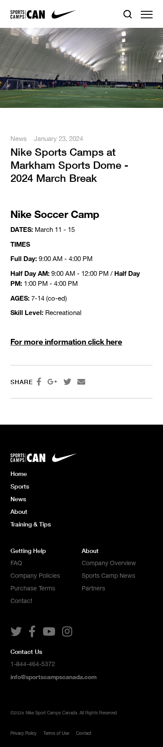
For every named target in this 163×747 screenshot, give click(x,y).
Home (18, 473)
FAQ (16, 562)
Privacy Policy (23, 733)
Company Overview (109, 562)
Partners (93, 588)
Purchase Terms (32, 588)
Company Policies (35, 575)
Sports (19, 486)
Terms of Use (56, 733)
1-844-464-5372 (32, 663)
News (18, 138)
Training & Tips (30, 524)
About (18, 511)
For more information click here (66, 341)
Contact (21, 600)
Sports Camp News (108, 575)
